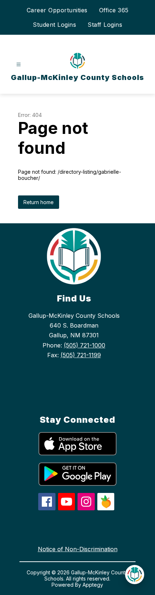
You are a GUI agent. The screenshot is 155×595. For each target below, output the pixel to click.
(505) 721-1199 (81, 355)
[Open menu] (18, 64)
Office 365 (114, 10)
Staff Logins (105, 24)
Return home (38, 202)
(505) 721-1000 (84, 345)
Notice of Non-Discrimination (78, 549)
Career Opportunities (57, 10)
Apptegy (93, 585)
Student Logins (54, 24)
